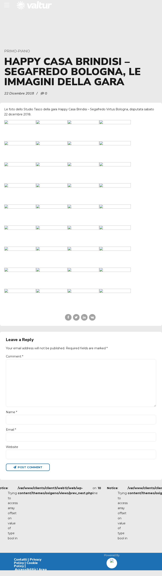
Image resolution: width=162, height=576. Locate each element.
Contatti (20, 559)
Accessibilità (25, 569)
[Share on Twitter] (76, 317)
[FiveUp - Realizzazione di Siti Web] (111, 561)
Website (12, 447)
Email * (11, 430)
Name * (11, 412)
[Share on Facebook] (68, 317)
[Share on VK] (92, 317)
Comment (14, 356)
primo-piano (17, 51)
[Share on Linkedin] (84, 317)
